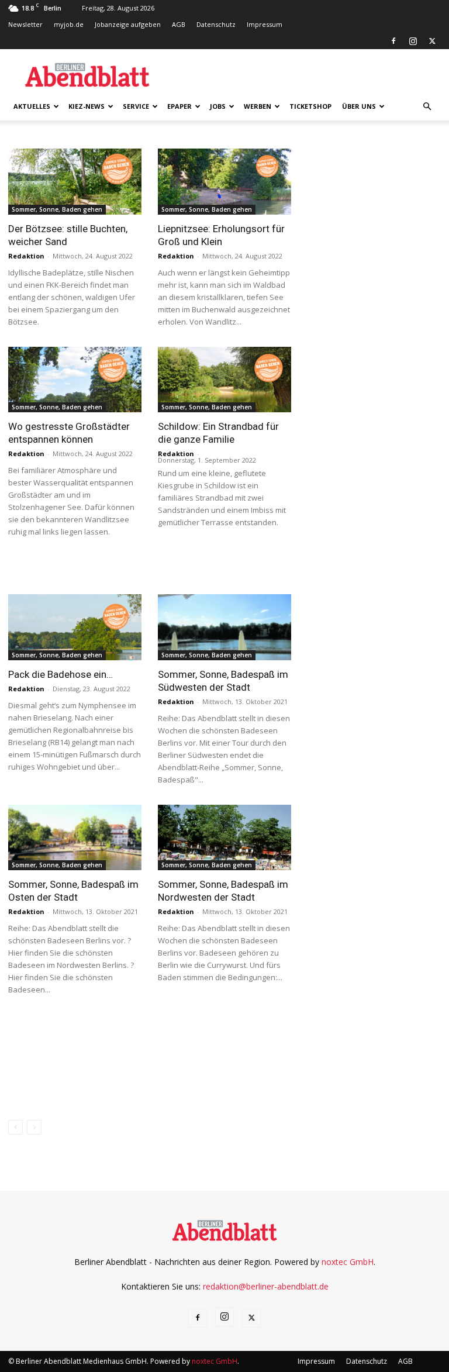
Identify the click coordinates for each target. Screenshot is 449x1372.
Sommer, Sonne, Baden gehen (57, 209)
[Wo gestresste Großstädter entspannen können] (74, 380)
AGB (178, 24)
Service (136, 106)
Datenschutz (216, 24)
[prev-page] (15, 1127)
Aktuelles (31, 106)
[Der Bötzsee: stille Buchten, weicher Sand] (74, 182)
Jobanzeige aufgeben (128, 24)
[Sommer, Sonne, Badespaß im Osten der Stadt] (74, 838)
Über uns (359, 106)
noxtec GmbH (348, 1261)
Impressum (264, 24)
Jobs (218, 106)
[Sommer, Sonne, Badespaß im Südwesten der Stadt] (224, 627)
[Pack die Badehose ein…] (74, 627)
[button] (427, 106)
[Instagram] (413, 41)
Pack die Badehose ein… (60, 674)
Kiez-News (86, 106)
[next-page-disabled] (34, 1127)
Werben (257, 106)
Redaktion (26, 255)
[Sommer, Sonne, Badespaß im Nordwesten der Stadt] (224, 838)
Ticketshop (310, 106)
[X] (432, 41)
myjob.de (69, 24)
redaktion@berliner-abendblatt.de (266, 1286)
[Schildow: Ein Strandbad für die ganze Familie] (224, 380)
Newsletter (25, 24)
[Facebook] (393, 41)
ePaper (179, 106)
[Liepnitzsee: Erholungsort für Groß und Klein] (224, 182)
